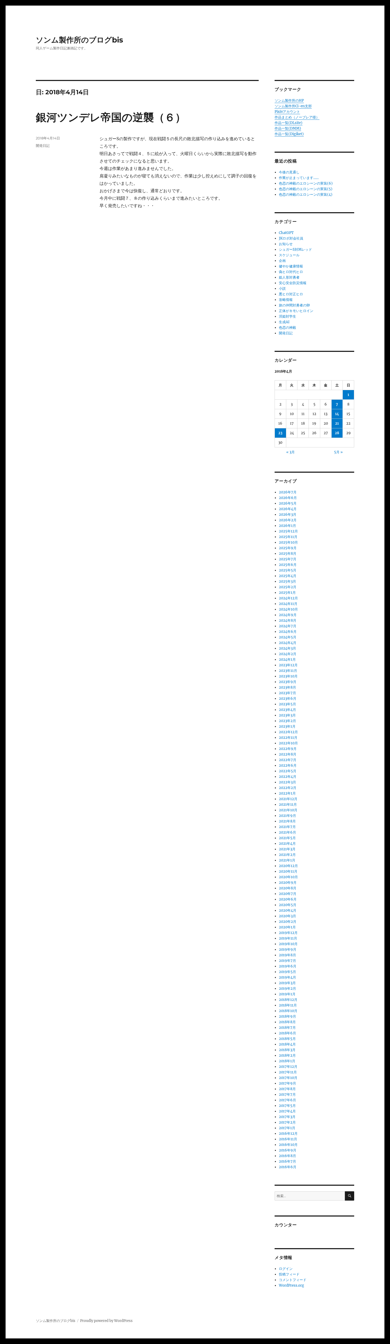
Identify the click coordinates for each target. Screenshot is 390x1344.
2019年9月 (287, 949)
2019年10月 (288, 944)
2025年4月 (287, 576)
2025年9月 (288, 548)
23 (280, 433)
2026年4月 (288, 509)
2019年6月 (287, 966)
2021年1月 (287, 860)
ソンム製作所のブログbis (79, 39)
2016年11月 (288, 1139)
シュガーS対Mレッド (295, 249)
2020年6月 (288, 899)
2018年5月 (287, 1038)
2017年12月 (288, 1066)
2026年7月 (288, 492)
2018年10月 (288, 1011)
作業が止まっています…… (299, 178)
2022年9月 (288, 748)
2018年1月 (287, 1061)
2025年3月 (287, 581)
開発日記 (43, 145)
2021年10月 (288, 810)
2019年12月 (288, 933)
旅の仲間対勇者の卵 (294, 305)
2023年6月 (287, 698)
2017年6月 (287, 1100)
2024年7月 (287, 626)
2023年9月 (287, 682)
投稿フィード (289, 1274)
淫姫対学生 (287, 316)
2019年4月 (287, 977)
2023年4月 (287, 709)
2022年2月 (287, 788)
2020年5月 (287, 905)
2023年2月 (287, 721)
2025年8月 (287, 553)
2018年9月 (287, 1016)
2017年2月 (287, 1122)
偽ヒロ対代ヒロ (291, 272)
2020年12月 (288, 866)
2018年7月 (287, 1027)
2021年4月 (287, 843)
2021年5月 (287, 838)
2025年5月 (287, 570)
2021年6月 (287, 832)
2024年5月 (287, 637)
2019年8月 (287, 955)
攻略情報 (286, 299)
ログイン (286, 1268)
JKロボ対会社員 (291, 238)
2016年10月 (288, 1144)
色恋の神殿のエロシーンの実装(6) (306, 183)
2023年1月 (287, 726)
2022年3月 (287, 782)
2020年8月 (287, 888)
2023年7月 (287, 693)
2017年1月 (287, 1128)
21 (337, 423)
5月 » (338, 452)
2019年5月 (287, 972)
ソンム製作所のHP (289, 100)
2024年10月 (288, 609)
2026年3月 (287, 514)
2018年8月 (287, 1022)
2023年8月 (287, 687)
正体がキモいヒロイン (296, 311)
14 (337, 414)
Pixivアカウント (287, 111)
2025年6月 (288, 564)
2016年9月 (287, 1150)
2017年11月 (288, 1072)
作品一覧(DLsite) (288, 123)
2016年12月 (288, 1133)
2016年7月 (287, 1161)
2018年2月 (287, 1055)
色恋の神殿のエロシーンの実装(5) (305, 189)
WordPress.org (291, 1285)
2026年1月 (287, 525)
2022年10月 (288, 743)
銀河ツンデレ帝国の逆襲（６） (111, 117)
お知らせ (286, 244)
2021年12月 (288, 799)
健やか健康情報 (291, 266)
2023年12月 (288, 665)
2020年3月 (287, 916)
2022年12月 (288, 732)
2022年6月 (288, 765)
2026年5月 (288, 503)
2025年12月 (288, 531)
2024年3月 (287, 648)
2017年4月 (287, 1111)
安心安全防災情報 (292, 283)
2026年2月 (288, 520)
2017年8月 (287, 1089)
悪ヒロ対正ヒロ (291, 294)
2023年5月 (287, 704)
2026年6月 (288, 498)
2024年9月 (288, 615)
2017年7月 (287, 1094)
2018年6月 (287, 1033)
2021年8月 (287, 821)
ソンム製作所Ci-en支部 (293, 106)
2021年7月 (287, 827)
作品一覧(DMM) (288, 128)
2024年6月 (288, 631)
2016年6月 (287, 1167)
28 (337, 433)
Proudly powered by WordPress (106, 1321)
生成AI (284, 322)
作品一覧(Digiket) (289, 134)
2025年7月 (287, 559)
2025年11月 (288, 537)
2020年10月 (288, 877)
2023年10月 (288, 676)
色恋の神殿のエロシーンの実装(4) (305, 194)
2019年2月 (287, 988)
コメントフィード (292, 1280)
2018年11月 (288, 1005)
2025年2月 (287, 587)
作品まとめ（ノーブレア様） (297, 117)
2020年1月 (287, 927)
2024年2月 (287, 654)
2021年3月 (287, 849)
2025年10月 (288, 542)
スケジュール (289, 255)
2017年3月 (287, 1117)
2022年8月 (287, 754)
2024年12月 (288, 598)
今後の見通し (289, 172)
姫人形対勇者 (289, 277)
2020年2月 (287, 921)
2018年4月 (287, 1044)
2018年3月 (287, 1050)
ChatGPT (286, 233)
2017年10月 (288, 1078)
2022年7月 (287, 760)
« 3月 (290, 452)
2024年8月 (287, 620)
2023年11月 (288, 670)
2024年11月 (288, 603)
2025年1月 (287, 592)
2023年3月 (287, 715)
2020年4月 (287, 910)
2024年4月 (287, 643)
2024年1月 (287, 659)
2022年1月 (287, 793)
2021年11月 (288, 804)
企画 (282, 260)
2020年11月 (288, 871)
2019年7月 (287, 960)
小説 (282, 288)
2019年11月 (288, 938)
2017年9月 (287, 1083)
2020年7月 (287, 893)
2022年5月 (287, 771)
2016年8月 (287, 1156)
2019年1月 (287, 994)
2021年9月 (287, 815)
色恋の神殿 (287, 327)
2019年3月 (287, 983)
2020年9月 (288, 882)
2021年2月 (287, 854)
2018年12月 (288, 999)
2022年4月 (287, 776)
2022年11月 (288, 737)
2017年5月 (287, 1105)
